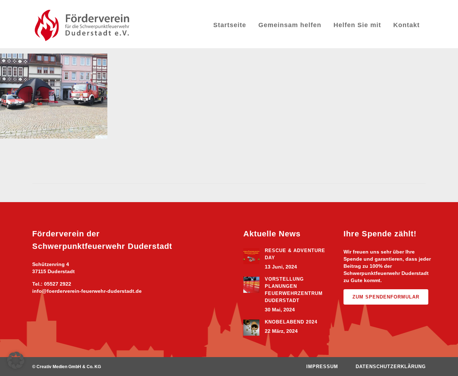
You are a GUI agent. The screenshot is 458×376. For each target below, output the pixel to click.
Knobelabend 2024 (291, 322)
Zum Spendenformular (385, 297)
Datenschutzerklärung (391, 366)
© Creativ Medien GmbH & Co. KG (66, 366)
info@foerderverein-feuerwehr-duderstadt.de (87, 291)
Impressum (322, 366)
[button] (15, 360)
